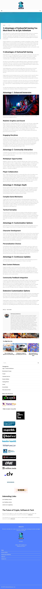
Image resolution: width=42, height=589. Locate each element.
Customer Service (6, 376)
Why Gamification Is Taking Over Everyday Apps (33, 354)
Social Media (5, 387)
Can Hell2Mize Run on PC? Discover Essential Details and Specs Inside (12, 336)
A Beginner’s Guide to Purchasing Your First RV (21, 354)
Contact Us (3, 558)
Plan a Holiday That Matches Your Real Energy (8, 354)
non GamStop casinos (7, 499)
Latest (4, 25)
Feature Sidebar (5, 379)
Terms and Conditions (6, 554)
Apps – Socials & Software (8, 368)
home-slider (9, 309)
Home (2, 550)
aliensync (30, 514)
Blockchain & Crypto (6, 371)
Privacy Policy (4, 552)
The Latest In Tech (6, 389)
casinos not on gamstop (7, 504)
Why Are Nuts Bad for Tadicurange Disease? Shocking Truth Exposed (30, 336)
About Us (3, 556)
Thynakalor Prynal (16, 313)
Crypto (3, 373)
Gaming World (5, 381)
